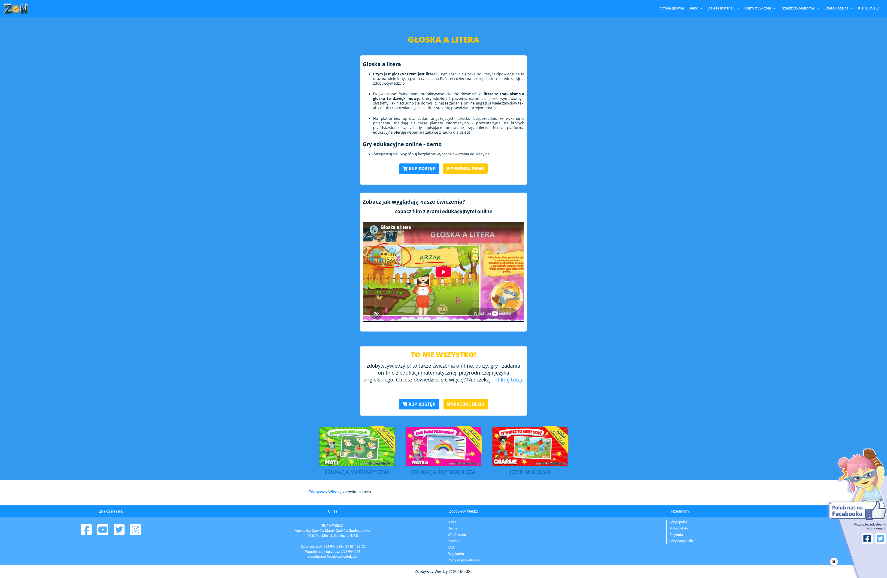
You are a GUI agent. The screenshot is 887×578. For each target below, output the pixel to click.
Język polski (679, 522)
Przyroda (676, 535)
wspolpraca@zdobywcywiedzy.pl (333, 556)
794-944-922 (333, 546)
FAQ (451, 547)
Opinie (452, 528)
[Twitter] (119, 532)
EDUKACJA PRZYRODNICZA (443, 472)
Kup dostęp (422, 168)
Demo (693, 8)
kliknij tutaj (508, 379)
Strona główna (672, 8)
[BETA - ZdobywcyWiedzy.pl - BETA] (16, 8)
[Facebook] (87, 532)
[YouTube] (103, 532)
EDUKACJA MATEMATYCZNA (357, 472)
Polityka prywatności (464, 560)
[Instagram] (135, 532)
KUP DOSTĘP (869, 8)
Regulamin (456, 554)
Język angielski (681, 541)
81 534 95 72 (355, 546)
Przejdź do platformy (798, 8)
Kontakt (454, 541)
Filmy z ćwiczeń (758, 8)
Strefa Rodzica (836, 8)
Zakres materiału (721, 8)
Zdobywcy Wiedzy (325, 491)
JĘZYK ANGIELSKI (530, 472)
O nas (452, 522)
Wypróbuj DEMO (465, 168)
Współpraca (457, 535)
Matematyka (679, 528)
